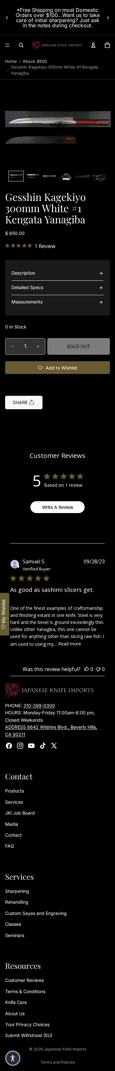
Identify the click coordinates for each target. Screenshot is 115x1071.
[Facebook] (9, 746)
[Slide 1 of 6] (16, 176)
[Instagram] (20, 746)
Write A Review (57, 507)
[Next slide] (108, 18)
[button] (57, 129)
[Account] (93, 45)
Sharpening (17, 891)
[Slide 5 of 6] (82, 176)
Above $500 (35, 61)
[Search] (21, 45)
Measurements (27, 301)
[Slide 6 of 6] (99, 176)
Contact (13, 835)
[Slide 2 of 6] (33, 176)
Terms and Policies (58, 1062)
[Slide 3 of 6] (49, 176)
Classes (13, 924)
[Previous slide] (7, 18)
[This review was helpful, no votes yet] (86, 669)
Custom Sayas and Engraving (36, 913)
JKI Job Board (20, 813)
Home (11, 61)
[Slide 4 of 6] (66, 176)
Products (14, 790)
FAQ (9, 846)
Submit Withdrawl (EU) (28, 1035)
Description (23, 273)
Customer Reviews (24, 980)
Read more (69, 644)
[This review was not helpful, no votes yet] (98, 669)
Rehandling (16, 902)
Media (11, 824)
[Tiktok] (43, 746)
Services (14, 802)
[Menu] (7, 45)
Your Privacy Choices (27, 1024)
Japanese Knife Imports (65, 1049)
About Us (15, 1013)
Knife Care (16, 1002)
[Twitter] (54, 746)
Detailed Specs (27, 287)
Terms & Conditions (25, 991)
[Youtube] (31, 746)
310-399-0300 (39, 705)
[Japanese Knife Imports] (57, 45)
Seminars (14, 935)
